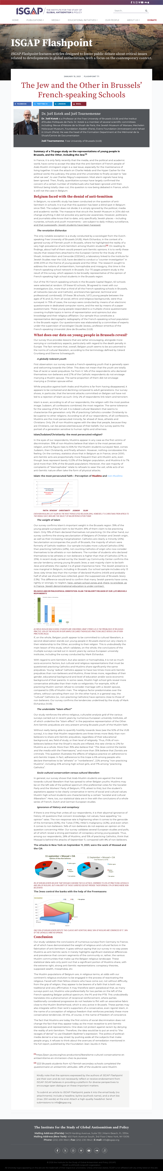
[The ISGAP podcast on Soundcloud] (96, 1150)
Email (78, 104)
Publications (34, 20)
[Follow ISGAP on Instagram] (73, 1150)
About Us (132, 20)
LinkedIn (62, 104)
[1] (86, 154)
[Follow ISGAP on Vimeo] (81, 1150)
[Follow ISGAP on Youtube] (88, 1150)
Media (55, 20)
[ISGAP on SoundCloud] (145, 2)
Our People (112, 20)
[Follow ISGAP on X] (65, 1150)
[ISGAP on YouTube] (142, 2)
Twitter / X (42, 104)
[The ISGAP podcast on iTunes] (104, 1150)
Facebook (21, 104)
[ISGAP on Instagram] (137, 2)
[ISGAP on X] (134, 2)
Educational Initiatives (82, 20)
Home (15, 20)
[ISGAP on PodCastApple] (148, 2)
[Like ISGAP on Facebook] (57, 1150)
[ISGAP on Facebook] (131, 2)
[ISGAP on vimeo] (139, 2)
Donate (152, 20)
